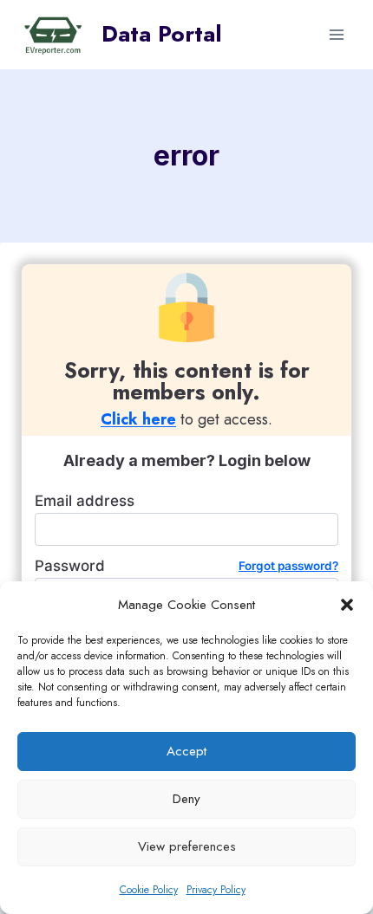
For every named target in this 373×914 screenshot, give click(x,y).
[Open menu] (336, 34)
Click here (138, 419)
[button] (347, 604)
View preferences (187, 846)
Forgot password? (288, 566)
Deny (186, 798)
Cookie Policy (149, 890)
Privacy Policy (215, 890)
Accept (186, 751)
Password (186, 565)
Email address (84, 500)
